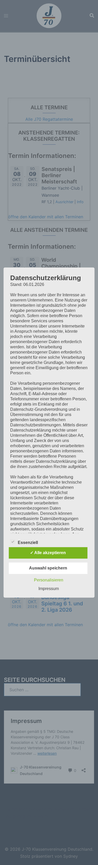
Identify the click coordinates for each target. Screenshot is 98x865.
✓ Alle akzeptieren (48, 552)
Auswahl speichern (48, 568)
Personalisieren (48, 580)
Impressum (48, 588)
